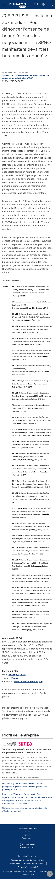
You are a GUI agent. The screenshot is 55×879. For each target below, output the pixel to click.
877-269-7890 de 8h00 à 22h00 (27, 846)
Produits (27, 831)
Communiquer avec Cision (27, 828)
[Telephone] (44, 4)
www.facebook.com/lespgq (28, 681)
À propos (27, 835)
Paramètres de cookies (34, 863)
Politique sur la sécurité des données (27, 859)
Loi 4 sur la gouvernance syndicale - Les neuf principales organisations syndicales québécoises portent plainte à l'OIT (24, 786)
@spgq (14, 678)
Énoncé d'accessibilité (28, 867)
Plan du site (15, 863)
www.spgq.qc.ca (17, 674)
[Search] (51, 4)
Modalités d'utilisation (26, 856)
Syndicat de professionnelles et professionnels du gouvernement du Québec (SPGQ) (26, 751)
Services (26, 838)
